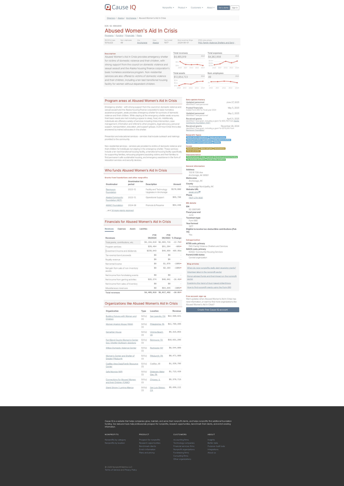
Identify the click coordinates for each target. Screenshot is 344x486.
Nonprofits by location (115, 443)
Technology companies (184, 443)
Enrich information (147, 449)
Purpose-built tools (216, 446)
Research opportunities (149, 443)
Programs (109, 35)
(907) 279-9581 (196, 197)
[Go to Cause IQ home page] (120, 7)
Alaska (121, 18)
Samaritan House (113, 332)
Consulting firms (180, 456)
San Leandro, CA (157, 316)
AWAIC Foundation (114, 205)
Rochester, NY (156, 348)
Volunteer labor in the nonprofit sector (204, 272)
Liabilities (143, 229)
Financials (129, 35)
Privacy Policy (131, 470)
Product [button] (182, 7)
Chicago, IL (155, 379)
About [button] (210, 7)
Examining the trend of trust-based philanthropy (209, 283)
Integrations (213, 449)
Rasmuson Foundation (195, 130)
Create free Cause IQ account (213, 309)
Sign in (235, 8)
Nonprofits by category (115, 439)
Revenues (109, 229)
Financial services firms (183, 446)
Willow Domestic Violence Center (121, 348)
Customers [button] (196, 7)
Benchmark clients (147, 446)
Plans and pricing (146, 452)
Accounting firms (181, 439)
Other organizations (182, 459)
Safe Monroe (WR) (114, 371)
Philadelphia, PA (157, 324)
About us (212, 452)
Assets (132, 229)
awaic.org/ (194, 192)
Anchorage (131, 18)
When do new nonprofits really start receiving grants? (211, 268)
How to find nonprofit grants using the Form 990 (209, 287)
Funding (119, 35)
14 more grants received (122, 210)
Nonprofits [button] (167, 7)
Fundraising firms (181, 452)
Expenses (122, 229)
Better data (213, 443)
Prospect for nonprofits (149, 439)
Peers (139, 35)
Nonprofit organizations (184, 449)
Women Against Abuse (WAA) (119, 324)
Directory (111, 18)
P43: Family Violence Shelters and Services (217, 42)
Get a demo (223, 8)
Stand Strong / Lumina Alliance (120, 387)
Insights (211, 439)
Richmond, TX (156, 340)
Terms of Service (112, 470)
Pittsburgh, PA (156, 356)
